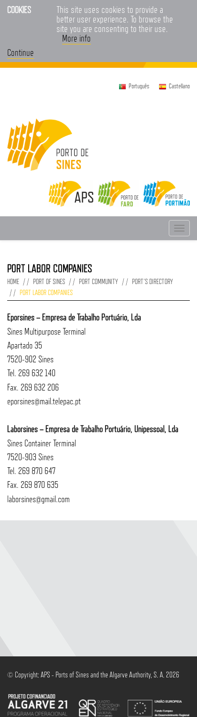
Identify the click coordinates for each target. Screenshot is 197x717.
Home (13, 281)
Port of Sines (49, 281)
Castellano (179, 86)
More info (76, 38)
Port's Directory (152, 281)
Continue (20, 52)
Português (139, 86)
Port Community (98, 281)
